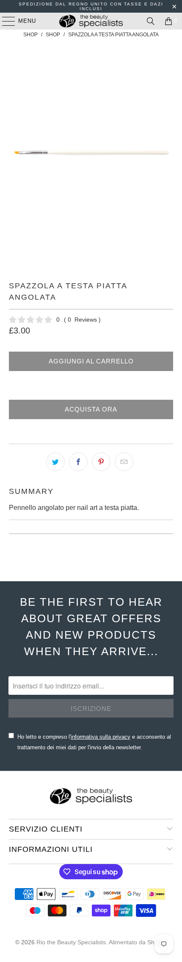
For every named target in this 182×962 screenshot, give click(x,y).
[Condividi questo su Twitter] (55, 462)
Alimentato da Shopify (138, 942)
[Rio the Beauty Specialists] (91, 21)
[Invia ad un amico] (124, 462)
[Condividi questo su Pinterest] (101, 462)
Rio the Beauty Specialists (71, 942)
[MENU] (4, 21)
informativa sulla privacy (100, 737)
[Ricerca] (151, 21)
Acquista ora (91, 409)
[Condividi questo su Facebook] (78, 462)
